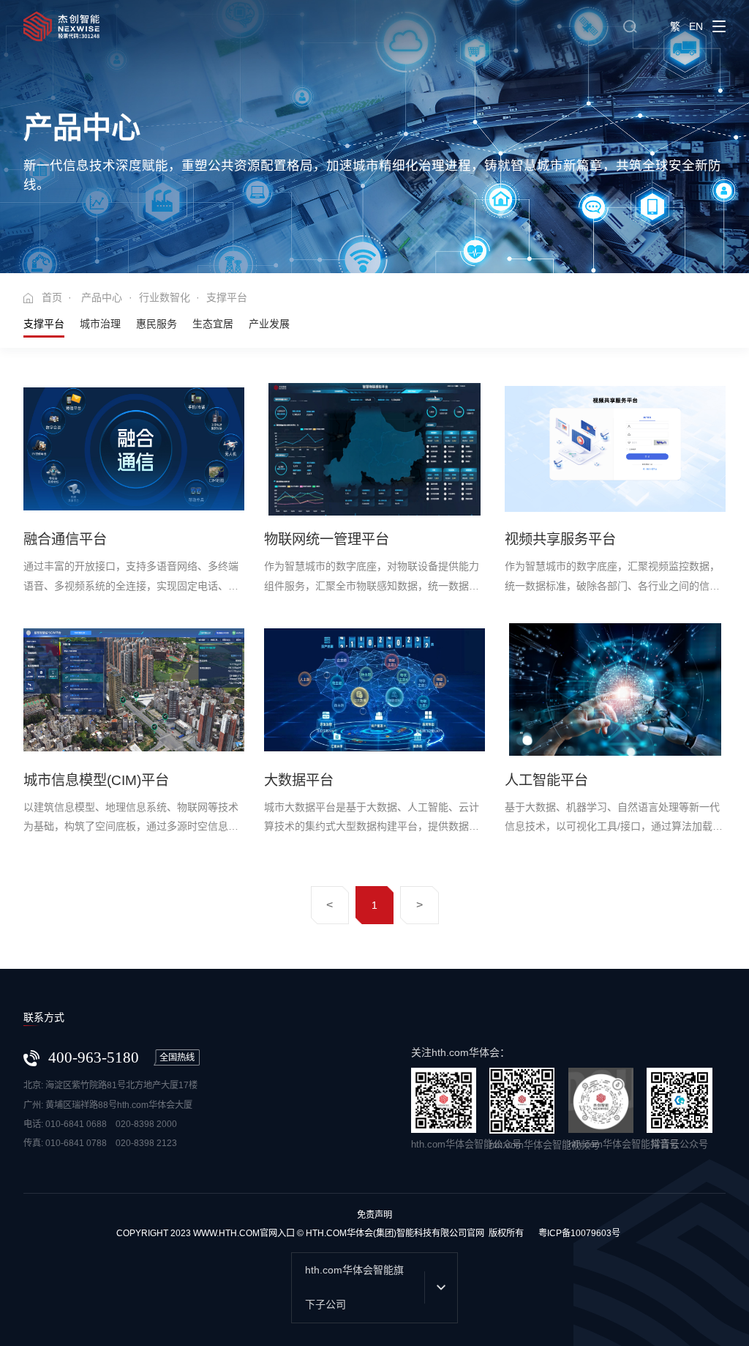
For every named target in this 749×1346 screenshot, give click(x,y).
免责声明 (374, 1215)
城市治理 (100, 324)
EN (696, 26)
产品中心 (101, 297)
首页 (52, 297)
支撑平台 (43, 324)
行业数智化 (164, 297)
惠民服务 (156, 324)
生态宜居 (212, 324)
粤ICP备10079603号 (579, 1233)
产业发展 (269, 324)
